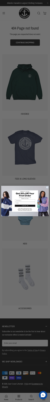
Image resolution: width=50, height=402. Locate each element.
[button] (43, 395)
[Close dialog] (47, 187)
